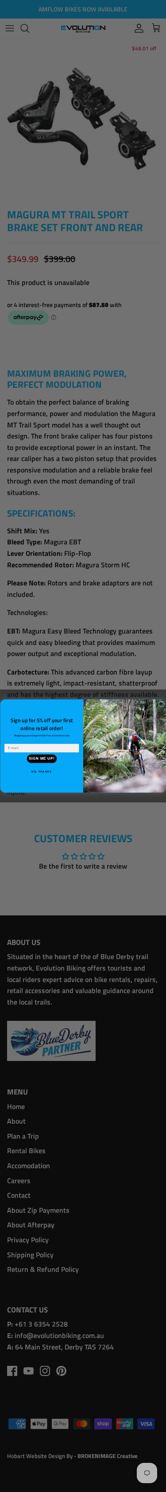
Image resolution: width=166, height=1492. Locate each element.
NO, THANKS (41, 771)
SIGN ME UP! (41, 759)
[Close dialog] (161, 704)
